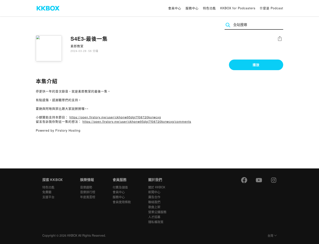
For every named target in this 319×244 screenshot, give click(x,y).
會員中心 (174, 8)
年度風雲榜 (87, 197)
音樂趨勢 (86, 187)
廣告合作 (154, 197)
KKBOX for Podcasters (237, 8)
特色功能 (209, 8)
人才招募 (154, 217)
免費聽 (46, 192)
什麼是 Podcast (271, 8)
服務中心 (192, 8)
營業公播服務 (157, 212)
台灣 (270, 235)
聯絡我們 (154, 202)
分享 (280, 39)
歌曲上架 (154, 207)
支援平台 (48, 197)
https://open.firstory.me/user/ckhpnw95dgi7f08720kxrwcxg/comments (136, 121)
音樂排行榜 (87, 192)
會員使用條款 (122, 202)
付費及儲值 (120, 187)
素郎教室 (77, 46)
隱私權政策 (155, 222)
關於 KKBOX (156, 187)
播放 (256, 64)
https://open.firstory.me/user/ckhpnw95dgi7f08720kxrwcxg (115, 117)
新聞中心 (154, 192)
